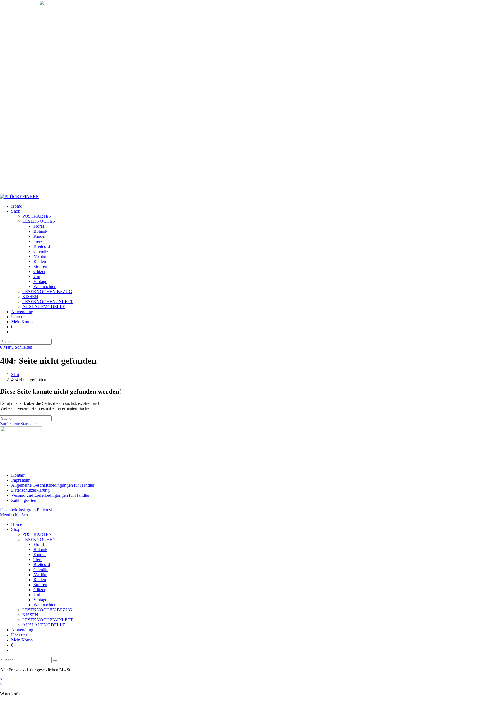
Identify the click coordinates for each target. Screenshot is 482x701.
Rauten (39, 579)
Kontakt (18, 475)
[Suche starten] (55, 661)
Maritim (40, 574)
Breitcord (41, 564)
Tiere (37, 559)
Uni (36, 594)
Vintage (40, 599)
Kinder (39, 554)
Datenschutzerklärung (30, 490)
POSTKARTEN (37, 534)
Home (16, 524)
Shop (15, 529)
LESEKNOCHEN (39, 539)
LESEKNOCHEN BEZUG (47, 609)
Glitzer (39, 589)
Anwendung (22, 630)
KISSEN (30, 614)
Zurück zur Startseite (18, 423)
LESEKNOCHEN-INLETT (47, 619)
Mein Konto (22, 640)
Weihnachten (44, 604)
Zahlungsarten (23, 500)
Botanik (40, 549)
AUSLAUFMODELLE (43, 624)
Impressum (20, 480)
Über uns (19, 635)
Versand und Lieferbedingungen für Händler (50, 495)
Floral (38, 544)
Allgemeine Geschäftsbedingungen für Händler (52, 485)
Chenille (40, 569)
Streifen (40, 584)
